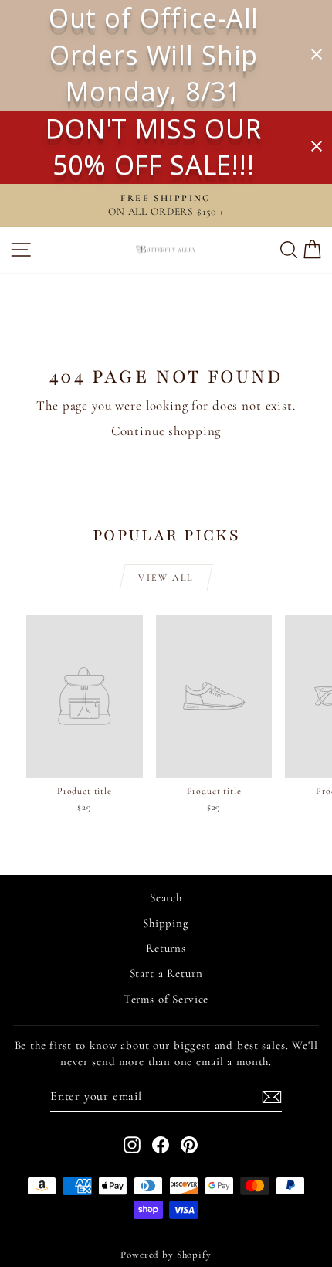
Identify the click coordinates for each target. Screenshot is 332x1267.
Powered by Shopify (165, 1254)
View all (165, 577)
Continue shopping (166, 431)
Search (166, 897)
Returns (166, 948)
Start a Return (166, 973)
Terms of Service (166, 999)
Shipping (166, 923)
